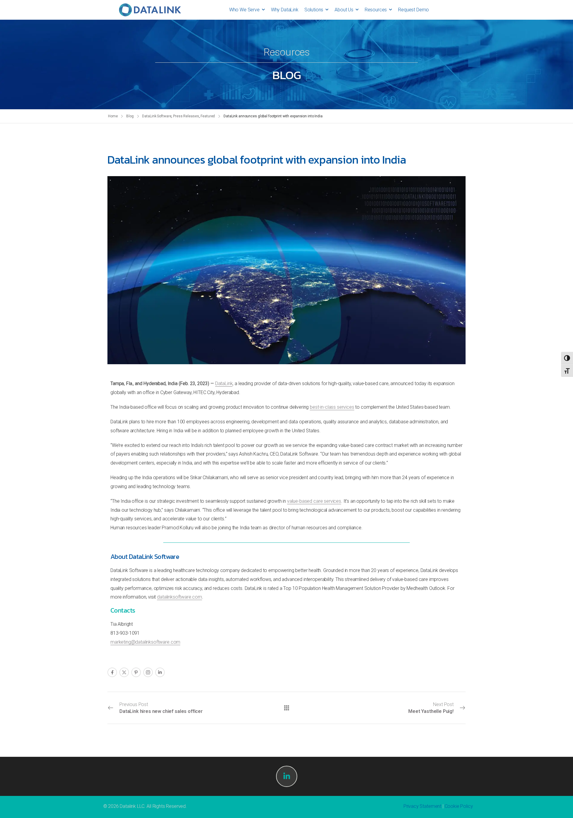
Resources (376, 10)
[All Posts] (286, 707)
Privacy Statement (422, 806)
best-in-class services (332, 407)
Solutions (314, 10)
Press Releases (186, 116)
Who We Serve (244, 10)
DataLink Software (156, 116)
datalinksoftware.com (179, 597)
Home (113, 116)
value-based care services (314, 501)
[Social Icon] (112, 672)
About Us (344, 10)
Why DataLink (284, 10)
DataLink (224, 383)
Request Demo (413, 10)
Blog (130, 116)
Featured (208, 116)
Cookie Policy (459, 806)
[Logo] (150, 10)
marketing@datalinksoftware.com (145, 642)
